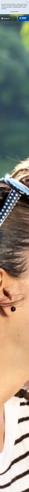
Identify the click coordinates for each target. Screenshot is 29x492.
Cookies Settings (14, 11)
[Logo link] (22, 18)
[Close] (27, 2)
